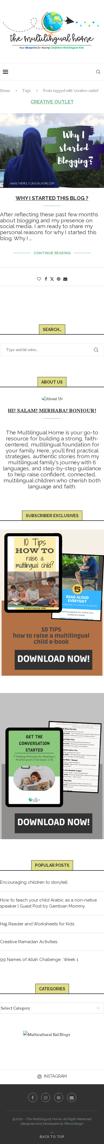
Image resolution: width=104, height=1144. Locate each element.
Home (5, 90)
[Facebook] (32, 1097)
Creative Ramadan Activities (28, 941)
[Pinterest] (58, 1097)
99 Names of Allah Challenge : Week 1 (39, 959)
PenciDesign (73, 1124)
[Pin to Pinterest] (58, 279)
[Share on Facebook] (46, 279)
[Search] (98, 71)
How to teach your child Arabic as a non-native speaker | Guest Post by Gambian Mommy (48, 903)
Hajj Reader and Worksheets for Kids (37, 924)
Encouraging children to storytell (34, 882)
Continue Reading (52, 253)
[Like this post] (39, 279)
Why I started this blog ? (52, 198)
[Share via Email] (65, 279)
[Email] (71, 1097)
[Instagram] (45, 1097)
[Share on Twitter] (52, 279)
